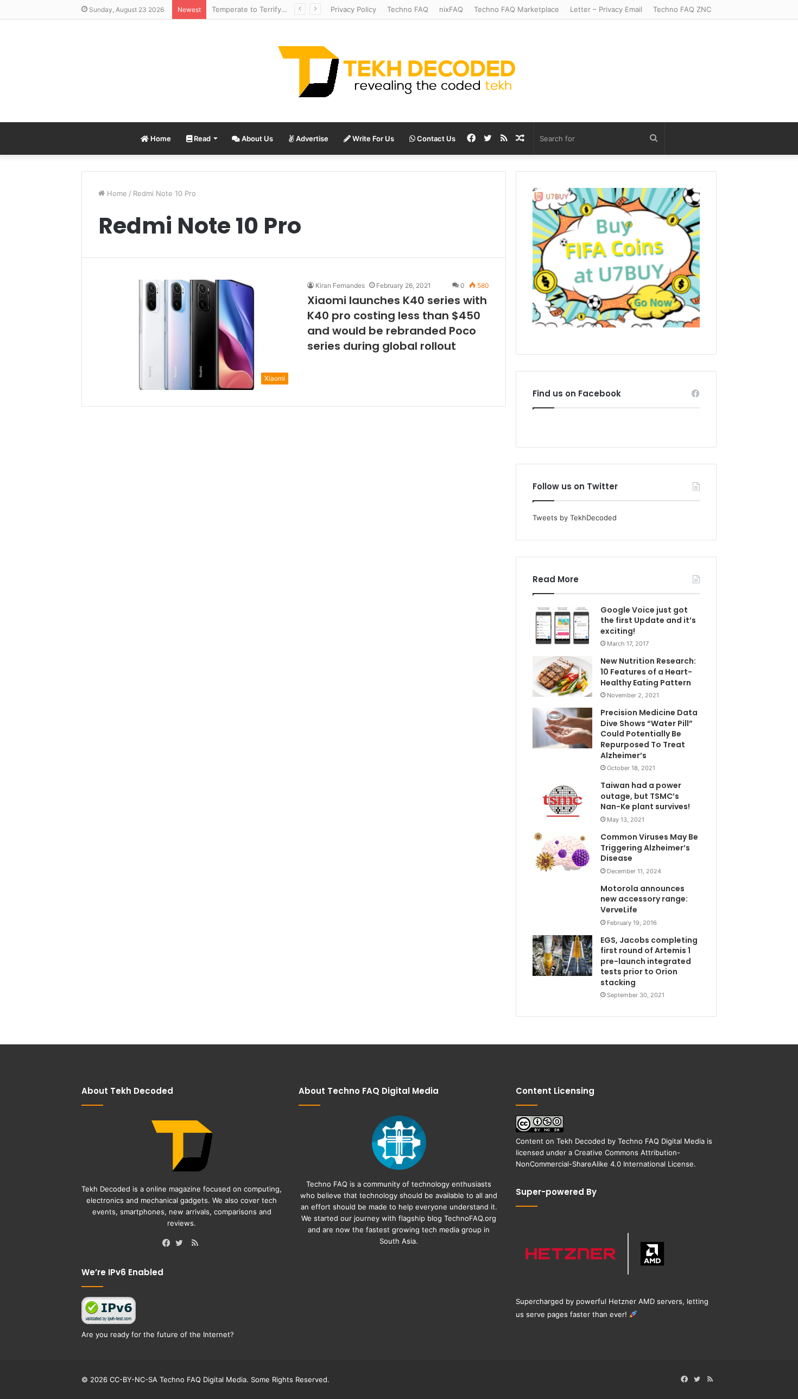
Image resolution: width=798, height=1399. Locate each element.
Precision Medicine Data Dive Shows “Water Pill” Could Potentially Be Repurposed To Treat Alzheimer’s (649, 733)
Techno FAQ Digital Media (661, 1141)
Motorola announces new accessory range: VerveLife (644, 899)
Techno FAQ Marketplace (516, 9)
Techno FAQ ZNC (682, 9)
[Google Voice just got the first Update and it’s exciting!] (562, 626)
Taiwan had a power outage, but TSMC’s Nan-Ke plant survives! (645, 796)
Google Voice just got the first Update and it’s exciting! (648, 620)
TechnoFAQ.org (470, 1218)
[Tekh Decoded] (399, 70)
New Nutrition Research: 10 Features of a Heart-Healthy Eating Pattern (648, 672)
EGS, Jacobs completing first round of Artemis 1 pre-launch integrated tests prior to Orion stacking (649, 961)
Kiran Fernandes (340, 285)
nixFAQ (451, 9)
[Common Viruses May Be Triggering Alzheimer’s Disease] (562, 852)
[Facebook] (168, 1243)
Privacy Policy (353, 9)
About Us (256, 138)
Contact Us (435, 138)
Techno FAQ (407, 9)
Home (160, 138)
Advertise (311, 138)
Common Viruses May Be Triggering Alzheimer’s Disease (649, 847)
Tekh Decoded (580, 1141)
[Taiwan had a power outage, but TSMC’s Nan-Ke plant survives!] (562, 800)
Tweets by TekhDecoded (575, 517)
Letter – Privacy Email (606, 9)
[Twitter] (181, 1243)
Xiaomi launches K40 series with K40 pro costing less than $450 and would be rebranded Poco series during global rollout (397, 323)
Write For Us (372, 138)
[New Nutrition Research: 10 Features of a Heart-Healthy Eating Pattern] (562, 676)
